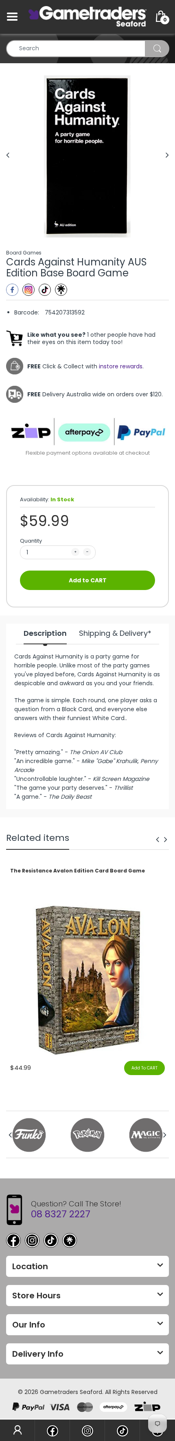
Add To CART (144, 1068)
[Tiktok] (45, 290)
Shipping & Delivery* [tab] (115, 633)
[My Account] (17, 1430)
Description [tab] (45, 633)
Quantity (31, 541)
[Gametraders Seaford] (87, 16)
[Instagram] (28, 290)
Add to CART (88, 580)
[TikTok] (51, 1240)
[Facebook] (12, 290)
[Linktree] (61, 290)
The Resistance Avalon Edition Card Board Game (77, 871)
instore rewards (120, 366)
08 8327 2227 (60, 1214)
